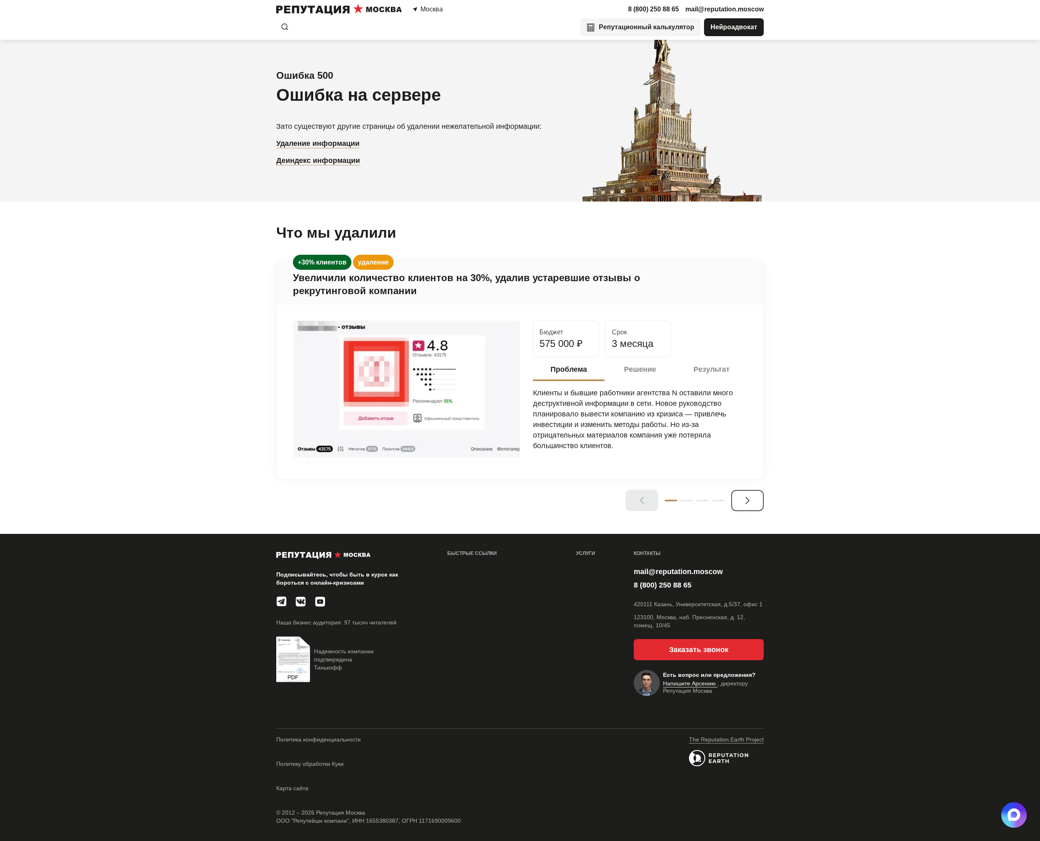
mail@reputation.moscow (724, 9)
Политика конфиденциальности (318, 739)
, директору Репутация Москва (705, 687)
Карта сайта (292, 788)
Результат (711, 369)
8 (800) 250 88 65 (653, 9)
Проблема (568, 369)
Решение (640, 369)
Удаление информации (318, 143)
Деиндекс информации (318, 160)
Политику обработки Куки (310, 764)
